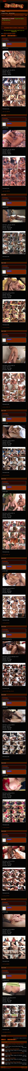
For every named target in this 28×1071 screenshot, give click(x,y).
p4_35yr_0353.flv (6, 327)
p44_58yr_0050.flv (6, 191)
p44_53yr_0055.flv (6, 111)
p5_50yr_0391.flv (6, 827)
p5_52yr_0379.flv (6, 895)
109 (8, 35)
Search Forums (5, 13)
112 (13, 35)
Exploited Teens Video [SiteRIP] (12, 1049)
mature (14, 33)
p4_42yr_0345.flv (6, 475)
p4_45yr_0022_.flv (6, 554)
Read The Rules (6, 22)
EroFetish (5, 39)
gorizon (6, 1050)
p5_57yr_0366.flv (6, 964)
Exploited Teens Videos (10, 1058)
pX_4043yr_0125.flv (7, 1032)
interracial (9, 33)
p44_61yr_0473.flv (6, 259)
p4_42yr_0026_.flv (6, 407)
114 (16, 35)
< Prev (2, 35)
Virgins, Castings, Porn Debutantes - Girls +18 (18, 1050)
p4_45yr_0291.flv (6, 623)
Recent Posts (12, 13)
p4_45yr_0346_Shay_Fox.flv (8, 691)
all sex (5, 33)
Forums (3, 11)
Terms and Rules (24, 1068)
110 (9, 35)
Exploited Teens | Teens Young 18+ (13, 1061)
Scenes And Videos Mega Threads (17, 1046)
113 (14, 35)
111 (11, 35)
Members (8, 11)
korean (6, 1055)
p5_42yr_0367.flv (6, 759)
